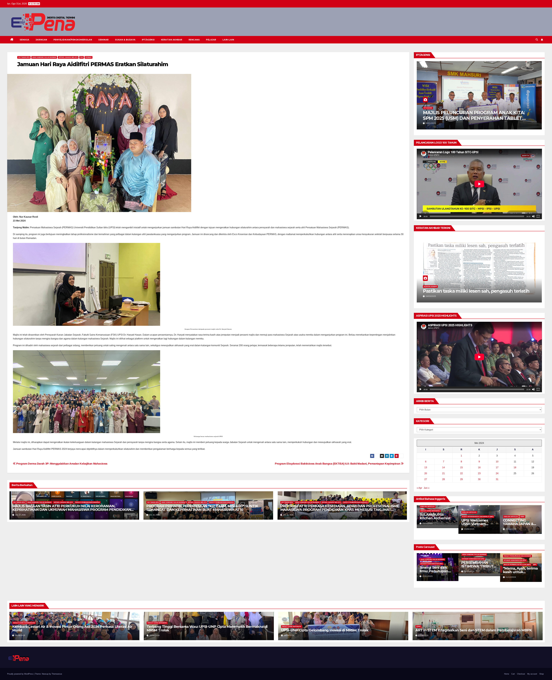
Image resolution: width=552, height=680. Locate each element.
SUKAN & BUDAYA (125, 39)
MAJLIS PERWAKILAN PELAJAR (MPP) (517, 564)
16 (479, 467)
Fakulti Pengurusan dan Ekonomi (517, 556)
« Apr (419, 488)
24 (497, 473)
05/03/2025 (431, 296)
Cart (513, 674)
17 (497, 467)
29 (461, 479)
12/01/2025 (427, 576)
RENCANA (194, 39)
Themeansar (57, 674)
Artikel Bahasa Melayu (68, 57)
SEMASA (24, 39)
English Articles (427, 506)
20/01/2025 (431, 123)
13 (425, 467)
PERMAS (88, 57)
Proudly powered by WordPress (20, 674)
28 (443, 479)
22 (461, 473)
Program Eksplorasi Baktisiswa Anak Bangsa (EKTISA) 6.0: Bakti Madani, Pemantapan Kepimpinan (338, 463)
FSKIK (418, 626)
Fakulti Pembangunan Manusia (87, 502)
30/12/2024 (469, 571)
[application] (479, 184)
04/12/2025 (427, 523)
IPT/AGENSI (148, 39)
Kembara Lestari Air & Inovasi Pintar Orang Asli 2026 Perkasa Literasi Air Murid (72, 628)
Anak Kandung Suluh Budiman (44, 57)
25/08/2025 (469, 529)
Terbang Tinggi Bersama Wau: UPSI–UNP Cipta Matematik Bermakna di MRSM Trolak (207, 628)
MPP (534, 564)
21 (443, 473)
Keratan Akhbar (457, 281)
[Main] (420, 216)
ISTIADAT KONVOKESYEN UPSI (431, 564)
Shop (541, 674)
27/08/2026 (423, 635)
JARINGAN (41, 39)
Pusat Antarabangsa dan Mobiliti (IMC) (477, 516)
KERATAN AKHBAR (171, 39)
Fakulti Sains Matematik (430, 511)
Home (506, 674)
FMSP (522, 516)
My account (532, 674)
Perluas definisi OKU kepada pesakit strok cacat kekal (475, 288)
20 (425, 473)
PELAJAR (211, 39)
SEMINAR (103, 39)
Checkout (521, 674)
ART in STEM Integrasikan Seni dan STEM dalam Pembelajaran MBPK (473, 630)
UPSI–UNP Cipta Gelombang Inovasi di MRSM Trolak (324, 630)
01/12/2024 (511, 577)
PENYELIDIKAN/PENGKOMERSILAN (72, 39)
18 (515, 467)
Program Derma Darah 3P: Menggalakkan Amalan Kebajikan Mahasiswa (61, 463)
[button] (537, 39)
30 (479, 479)
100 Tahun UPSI (24, 57)
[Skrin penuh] (538, 216)
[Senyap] (533, 216)
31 (497, 479)
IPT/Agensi (428, 108)
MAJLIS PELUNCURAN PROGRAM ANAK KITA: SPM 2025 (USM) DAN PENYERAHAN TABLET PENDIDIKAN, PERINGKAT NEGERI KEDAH (474, 118)
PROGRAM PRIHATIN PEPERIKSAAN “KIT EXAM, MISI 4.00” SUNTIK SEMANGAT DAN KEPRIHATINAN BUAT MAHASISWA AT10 (202, 508)
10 (497, 461)
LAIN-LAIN (228, 39)
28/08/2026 (20, 635)
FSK (81, 57)
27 (425, 479)
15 (461, 467)
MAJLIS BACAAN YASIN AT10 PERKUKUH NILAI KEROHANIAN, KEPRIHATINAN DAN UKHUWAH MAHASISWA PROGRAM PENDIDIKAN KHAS (71, 509)
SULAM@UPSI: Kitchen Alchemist (435, 516)
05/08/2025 (511, 529)
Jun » (426, 488)
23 (479, 473)
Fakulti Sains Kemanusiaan (24, 623)
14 (443, 467)
